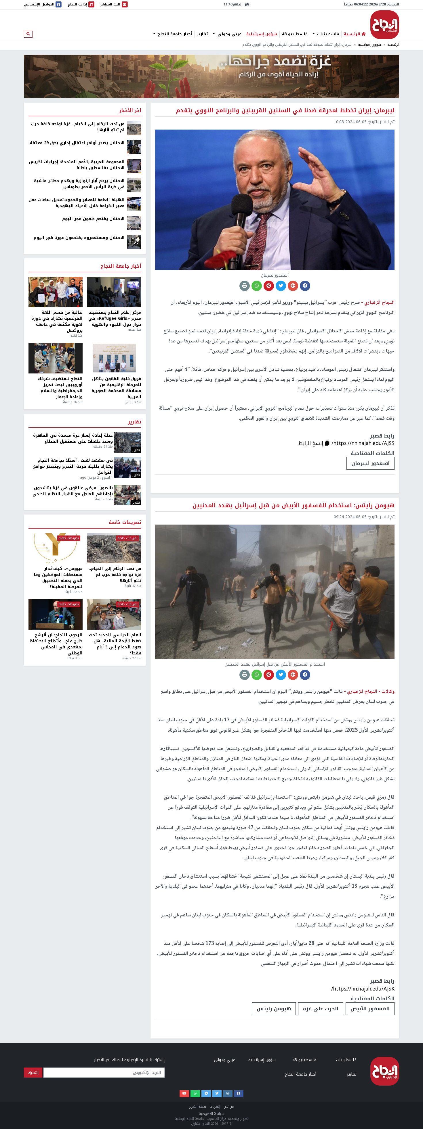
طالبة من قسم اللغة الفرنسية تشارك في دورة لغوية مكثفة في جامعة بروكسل (57, 321)
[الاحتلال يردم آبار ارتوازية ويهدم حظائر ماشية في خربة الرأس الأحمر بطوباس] (134, 185)
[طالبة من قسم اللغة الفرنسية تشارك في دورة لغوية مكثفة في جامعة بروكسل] (55, 292)
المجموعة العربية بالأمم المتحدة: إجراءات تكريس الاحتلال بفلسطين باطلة (77, 165)
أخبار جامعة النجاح (174, 34)
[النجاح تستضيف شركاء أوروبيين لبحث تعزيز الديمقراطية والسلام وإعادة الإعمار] (55, 358)
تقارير (202, 34)
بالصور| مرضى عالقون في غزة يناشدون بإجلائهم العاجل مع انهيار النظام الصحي (73, 491)
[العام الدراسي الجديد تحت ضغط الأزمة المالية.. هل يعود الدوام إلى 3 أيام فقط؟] (114, 614)
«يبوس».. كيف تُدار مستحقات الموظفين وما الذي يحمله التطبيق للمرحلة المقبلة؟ (58, 578)
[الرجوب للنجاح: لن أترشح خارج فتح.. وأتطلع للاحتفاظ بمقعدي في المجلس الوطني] (55, 614)
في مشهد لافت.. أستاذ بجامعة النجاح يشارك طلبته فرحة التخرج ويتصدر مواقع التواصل (73, 466)
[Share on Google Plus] (293, 286)
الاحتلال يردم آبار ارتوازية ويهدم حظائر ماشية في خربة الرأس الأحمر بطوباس (79, 184)
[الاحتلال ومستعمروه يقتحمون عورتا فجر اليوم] (134, 242)
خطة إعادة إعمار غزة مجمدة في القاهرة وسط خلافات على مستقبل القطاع (73, 438)
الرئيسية (393, 45)
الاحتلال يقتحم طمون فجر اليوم (93, 219)
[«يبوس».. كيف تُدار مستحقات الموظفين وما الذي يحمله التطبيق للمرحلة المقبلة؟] (55, 548)
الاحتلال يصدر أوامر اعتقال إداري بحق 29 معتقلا (77, 143)
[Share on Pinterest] (269, 286)
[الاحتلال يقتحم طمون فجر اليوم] (134, 223)
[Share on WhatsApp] (256, 286)
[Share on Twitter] (281, 286)
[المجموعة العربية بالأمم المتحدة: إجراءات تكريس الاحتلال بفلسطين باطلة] (134, 166)
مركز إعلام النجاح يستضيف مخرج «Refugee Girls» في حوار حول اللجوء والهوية (114, 318)
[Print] (244, 286)
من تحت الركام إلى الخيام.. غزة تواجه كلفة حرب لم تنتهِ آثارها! (78, 127)
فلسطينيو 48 (295, 34)
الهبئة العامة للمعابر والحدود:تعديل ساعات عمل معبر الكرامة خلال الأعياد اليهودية (76, 203)
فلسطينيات (327, 34)
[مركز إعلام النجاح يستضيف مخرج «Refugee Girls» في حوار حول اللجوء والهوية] (114, 292)
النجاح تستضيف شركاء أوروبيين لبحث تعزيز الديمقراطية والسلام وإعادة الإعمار (60, 388)
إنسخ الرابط (311, 443)
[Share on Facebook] (305, 286)
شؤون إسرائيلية (261, 34)
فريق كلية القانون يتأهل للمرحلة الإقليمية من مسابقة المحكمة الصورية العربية (116, 388)
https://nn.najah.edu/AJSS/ (363, 443)
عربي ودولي (228, 34)
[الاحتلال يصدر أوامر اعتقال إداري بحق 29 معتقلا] (134, 147)
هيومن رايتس (274, 1009)
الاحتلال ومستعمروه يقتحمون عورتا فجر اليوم (79, 238)
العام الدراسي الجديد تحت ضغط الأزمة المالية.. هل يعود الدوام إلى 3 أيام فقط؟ (115, 644)
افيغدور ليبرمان (370, 463)
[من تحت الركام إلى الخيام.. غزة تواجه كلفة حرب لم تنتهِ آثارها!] (134, 128)
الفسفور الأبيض (370, 1009)
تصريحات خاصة (125, 522)
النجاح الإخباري (384, 24)
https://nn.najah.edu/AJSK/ (363, 989)
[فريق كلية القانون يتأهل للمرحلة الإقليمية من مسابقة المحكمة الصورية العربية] (114, 358)
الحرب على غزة (320, 1009)
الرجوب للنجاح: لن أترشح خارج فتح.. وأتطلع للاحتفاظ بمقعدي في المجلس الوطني (56, 644)
